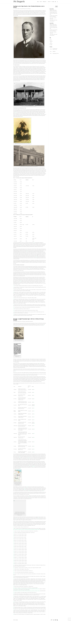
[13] (13, 546)
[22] (33, 446)
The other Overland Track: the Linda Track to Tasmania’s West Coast (53, 13)
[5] (40, 114)
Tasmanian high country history (29, 321)
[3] (13, 289)
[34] (28, 490)
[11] (29, 268)
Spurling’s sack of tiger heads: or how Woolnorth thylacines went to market (28, 7)
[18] (13, 554)
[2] (31, 62)
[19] (33, 433)
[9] (13, 308)
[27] (29, 465)
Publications (44, 1)
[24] (13, 563)
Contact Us (49, 1)
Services (41, 1)
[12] (20, 281)
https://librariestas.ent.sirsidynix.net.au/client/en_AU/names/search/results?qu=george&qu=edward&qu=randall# (26, 529)
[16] (34, 423)
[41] (13, 614)
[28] (32, 466)
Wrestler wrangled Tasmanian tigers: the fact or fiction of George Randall (28, 319)
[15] (33, 419)
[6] (22, 116)
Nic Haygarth (15, 8)
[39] (13, 607)
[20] (33, 437)
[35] (43, 490)
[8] (13, 307)
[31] (13, 576)
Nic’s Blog (53, 1)
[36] (29, 496)
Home (38, 1)
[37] (13, 596)
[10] (13, 310)
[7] (34, 242)
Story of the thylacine (27, 8)
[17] (33, 425)
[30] (20, 468)
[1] (29, 12)
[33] (24, 489)
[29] (33, 466)
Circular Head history (22, 8)
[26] (13, 567)
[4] (15, 112)
